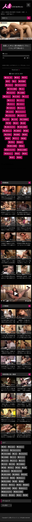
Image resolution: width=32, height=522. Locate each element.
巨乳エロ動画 (6, 481)
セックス (5, 460)
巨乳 (13, 478)
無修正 (20, 142)
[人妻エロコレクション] (13, 6)
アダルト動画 (12, 89)
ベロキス (21, 104)
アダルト (10, 85)
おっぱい (12, 447)
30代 (25, 77)
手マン (16, 138)
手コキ (5, 484)
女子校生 (8, 134)
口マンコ (5, 478)
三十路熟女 (25, 119)
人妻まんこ (8, 130)
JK (15, 81)
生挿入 (12, 495)
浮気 (19, 484)
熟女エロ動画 (22, 149)
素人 (19, 495)
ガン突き (17, 96)
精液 (20, 157)
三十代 (7, 119)
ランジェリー (21, 111)
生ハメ (5, 495)
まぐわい (21, 108)
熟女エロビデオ (10, 149)
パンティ (21, 100)
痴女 (18, 153)
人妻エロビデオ (10, 127)
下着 (9, 123)
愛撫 (8, 138)
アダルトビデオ (21, 85)
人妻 (23, 123)
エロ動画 (21, 92)
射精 (25, 134)
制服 (26, 130)
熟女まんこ (9, 153)
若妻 (26, 495)
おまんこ (7, 96)
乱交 (16, 123)
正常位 (12, 142)
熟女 (18, 77)
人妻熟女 (18, 130)
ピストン (11, 104)
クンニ (26, 96)
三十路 (15, 119)
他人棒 (25, 474)
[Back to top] (27, 517)
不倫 (4, 467)
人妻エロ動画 (22, 127)
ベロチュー (11, 108)
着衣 (25, 153)
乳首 (18, 467)
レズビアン (22, 115)
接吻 (24, 138)
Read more (15, 69)
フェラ (22, 460)
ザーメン (11, 100)
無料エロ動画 (12, 146)
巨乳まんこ (21, 478)
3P (8, 81)
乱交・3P (9, 77)
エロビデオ (11, 92)
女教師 (17, 134)
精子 (13, 157)
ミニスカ (10, 111)
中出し (11, 467)
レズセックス (11, 115)
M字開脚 (22, 81)
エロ (22, 89)
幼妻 (15, 481)
